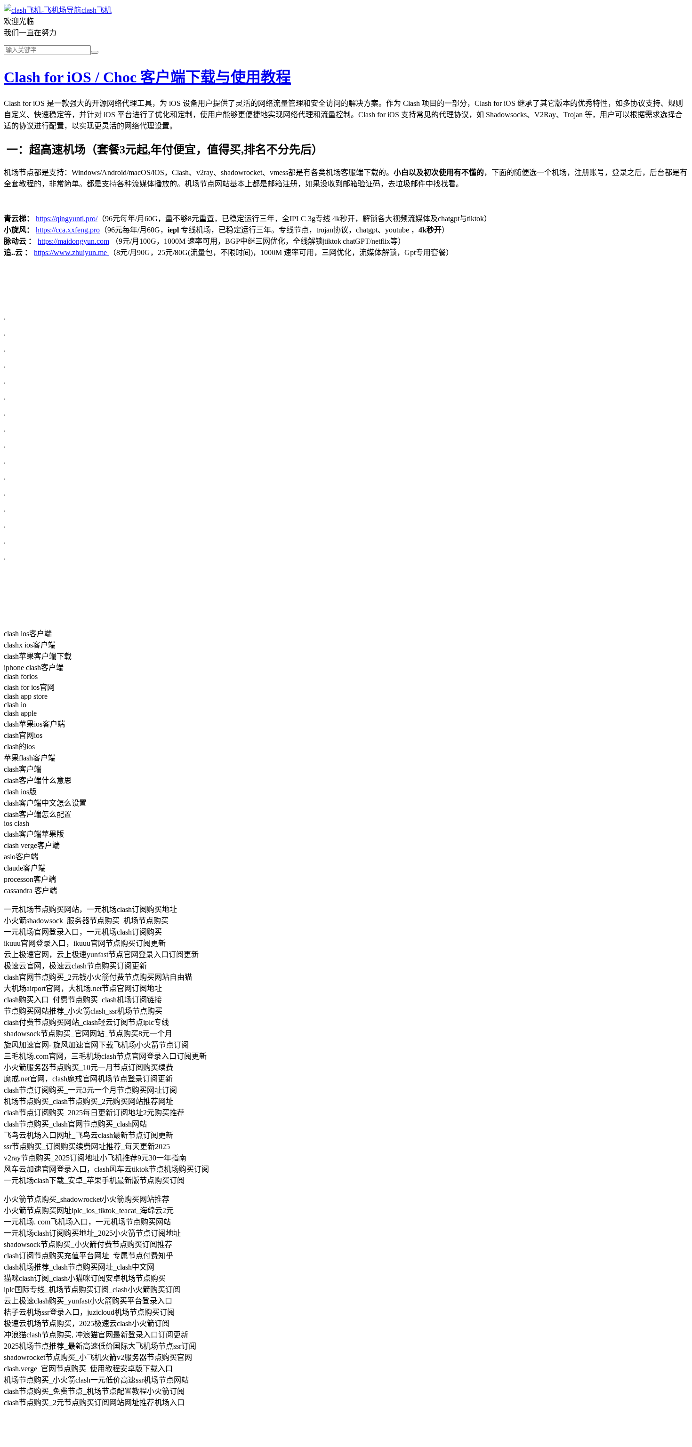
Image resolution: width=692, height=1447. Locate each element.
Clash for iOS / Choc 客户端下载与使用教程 (147, 77)
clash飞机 (96, 10)
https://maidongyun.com (73, 241)
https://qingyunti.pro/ (66, 219)
